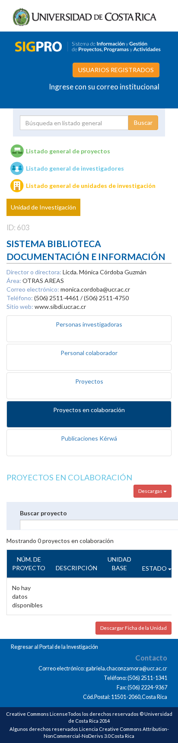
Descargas (150, 491)
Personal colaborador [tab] (89, 352)
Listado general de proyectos (68, 151)
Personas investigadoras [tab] (89, 324)
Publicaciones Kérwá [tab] (89, 438)
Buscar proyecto (43, 513)
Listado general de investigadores (75, 168)
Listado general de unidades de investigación (91, 185)
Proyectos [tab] (89, 381)
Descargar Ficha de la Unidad (133, 628)
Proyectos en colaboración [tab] (89, 409)
